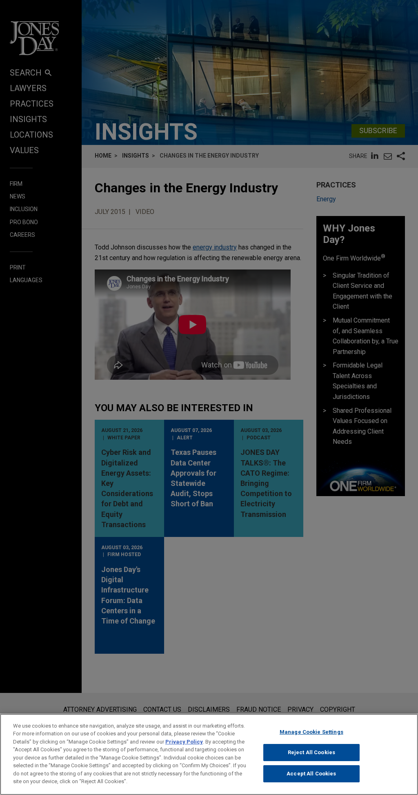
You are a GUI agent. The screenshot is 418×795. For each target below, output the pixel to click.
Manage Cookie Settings (311, 732)
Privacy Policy (184, 742)
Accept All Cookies (311, 774)
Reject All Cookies (311, 752)
